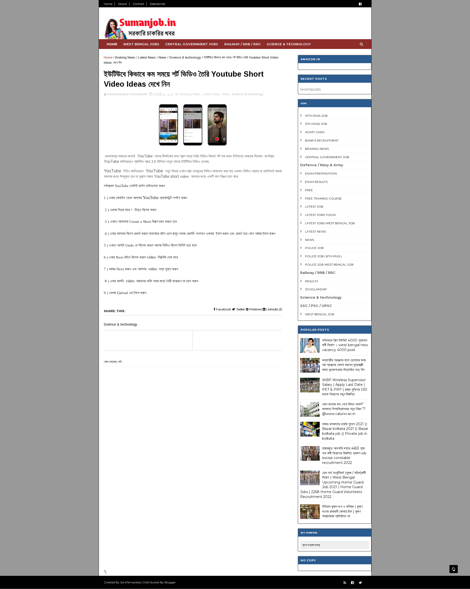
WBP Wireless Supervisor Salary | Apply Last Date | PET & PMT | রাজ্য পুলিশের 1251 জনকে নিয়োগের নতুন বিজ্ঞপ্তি (344, 387)
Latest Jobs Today (320, 215)
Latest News (147, 57)
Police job (314, 248)
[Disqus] (193, 502)
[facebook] (360, 4)
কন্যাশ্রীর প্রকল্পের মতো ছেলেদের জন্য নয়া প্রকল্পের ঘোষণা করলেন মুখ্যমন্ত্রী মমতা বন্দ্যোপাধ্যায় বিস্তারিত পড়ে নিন (344, 365)
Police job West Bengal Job (329, 264)
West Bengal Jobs (141, 44)
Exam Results (316, 182)
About (122, 4)
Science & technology (289, 44)
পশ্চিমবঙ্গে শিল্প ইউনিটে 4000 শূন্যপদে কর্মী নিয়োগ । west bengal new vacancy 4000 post (345, 345)
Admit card (315, 132)
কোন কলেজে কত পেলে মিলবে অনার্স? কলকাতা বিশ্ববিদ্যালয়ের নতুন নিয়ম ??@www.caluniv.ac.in (344, 409)
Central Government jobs (191, 44)
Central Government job (327, 157)
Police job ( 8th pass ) (323, 256)
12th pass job (316, 124)
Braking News (125, 57)
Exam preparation (321, 173)
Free (309, 190)
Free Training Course (323, 198)
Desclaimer (157, 4)
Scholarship (316, 289)
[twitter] (360, 583)
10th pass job (316, 116)
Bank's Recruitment (322, 140)
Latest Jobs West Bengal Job (330, 223)
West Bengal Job (319, 314)
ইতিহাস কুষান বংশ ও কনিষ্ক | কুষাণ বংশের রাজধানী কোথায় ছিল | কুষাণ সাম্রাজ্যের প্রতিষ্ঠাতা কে (342, 511)
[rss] (344, 583)
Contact (138, 4)
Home (108, 4)
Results (311, 281)
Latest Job (314, 206)
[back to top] (453, 569)
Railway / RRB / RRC (242, 44)
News (162, 57)
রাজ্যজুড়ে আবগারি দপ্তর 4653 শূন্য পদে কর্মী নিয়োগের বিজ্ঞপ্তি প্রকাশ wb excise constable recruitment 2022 (344, 455)
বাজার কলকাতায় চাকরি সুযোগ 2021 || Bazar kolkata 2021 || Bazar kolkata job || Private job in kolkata (345, 431)
